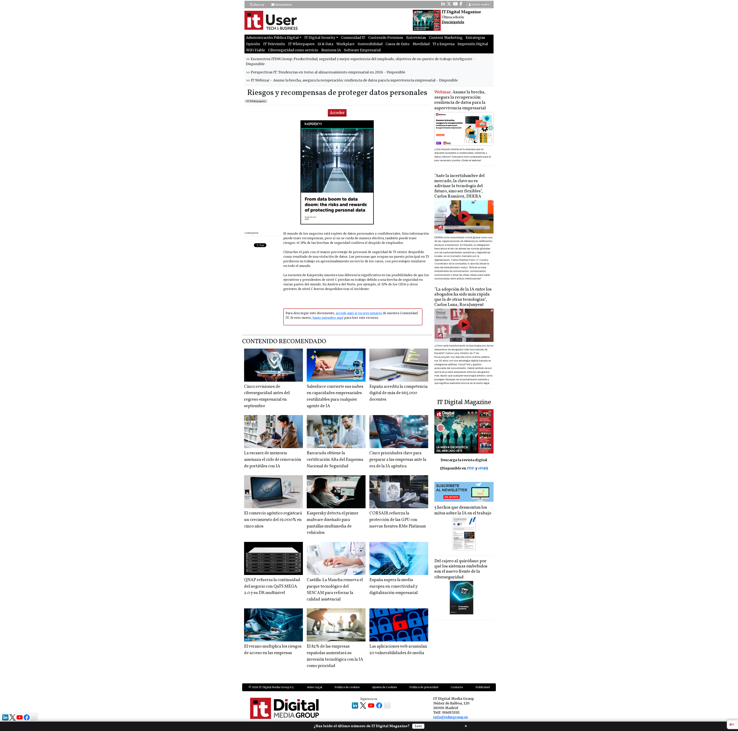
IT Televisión (274, 44)
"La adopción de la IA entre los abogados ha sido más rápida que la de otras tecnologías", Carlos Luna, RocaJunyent (463, 297)
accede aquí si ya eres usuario (359, 313)
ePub (482, 468)
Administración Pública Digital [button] (272, 38)
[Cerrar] (465, 725)
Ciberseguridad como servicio (293, 50)
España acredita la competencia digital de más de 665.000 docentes (398, 393)
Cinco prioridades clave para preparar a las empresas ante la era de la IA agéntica (397, 459)
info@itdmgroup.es (450, 717)
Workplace (345, 44)
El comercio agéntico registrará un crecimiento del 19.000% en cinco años (273, 519)
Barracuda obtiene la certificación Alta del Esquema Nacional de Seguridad (335, 459)
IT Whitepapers (301, 44)
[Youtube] (455, 4)
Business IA (331, 50)
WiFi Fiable (255, 50)
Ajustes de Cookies (384, 687)
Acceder (337, 112)
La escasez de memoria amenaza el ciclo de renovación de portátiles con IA (272, 459)
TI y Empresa (444, 44)
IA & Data (325, 44)
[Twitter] (449, 4)
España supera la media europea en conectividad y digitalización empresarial (393, 586)
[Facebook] (461, 4)
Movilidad (421, 44)
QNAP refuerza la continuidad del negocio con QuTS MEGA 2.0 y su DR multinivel (272, 586)
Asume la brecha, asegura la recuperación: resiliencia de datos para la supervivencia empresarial (460, 100)
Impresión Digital (473, 44)
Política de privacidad (423, 687)
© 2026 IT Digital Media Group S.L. (271, 687)
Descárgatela (453, 22)
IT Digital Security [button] (319, 38)
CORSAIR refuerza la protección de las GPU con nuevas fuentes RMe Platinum (397, 519)
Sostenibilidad (370, 44)
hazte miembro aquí (327, 318)
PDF (470, 468)
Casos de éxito (398, 44)
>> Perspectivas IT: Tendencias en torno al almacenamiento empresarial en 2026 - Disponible (325, 72)
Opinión (253, 44)
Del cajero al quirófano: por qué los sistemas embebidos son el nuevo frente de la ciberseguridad (460, 569)
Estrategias (475, 38)
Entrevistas (416, 38)
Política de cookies (347, 687)
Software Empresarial (362, 50)
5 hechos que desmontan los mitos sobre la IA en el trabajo (462, 510)
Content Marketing (446, 38)
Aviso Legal (314, 687)
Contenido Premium (385, 38)
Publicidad (482, 687)
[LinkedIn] (443, 4)
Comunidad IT (353, 38)
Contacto (457, 687)
